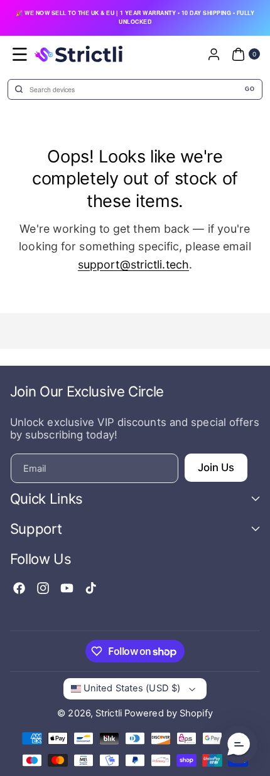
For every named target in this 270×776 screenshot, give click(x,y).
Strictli (108, 713)
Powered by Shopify (168, 713)
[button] (20, 54)
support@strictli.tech (133, 264)
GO (249, 89)
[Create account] (213, 54)
